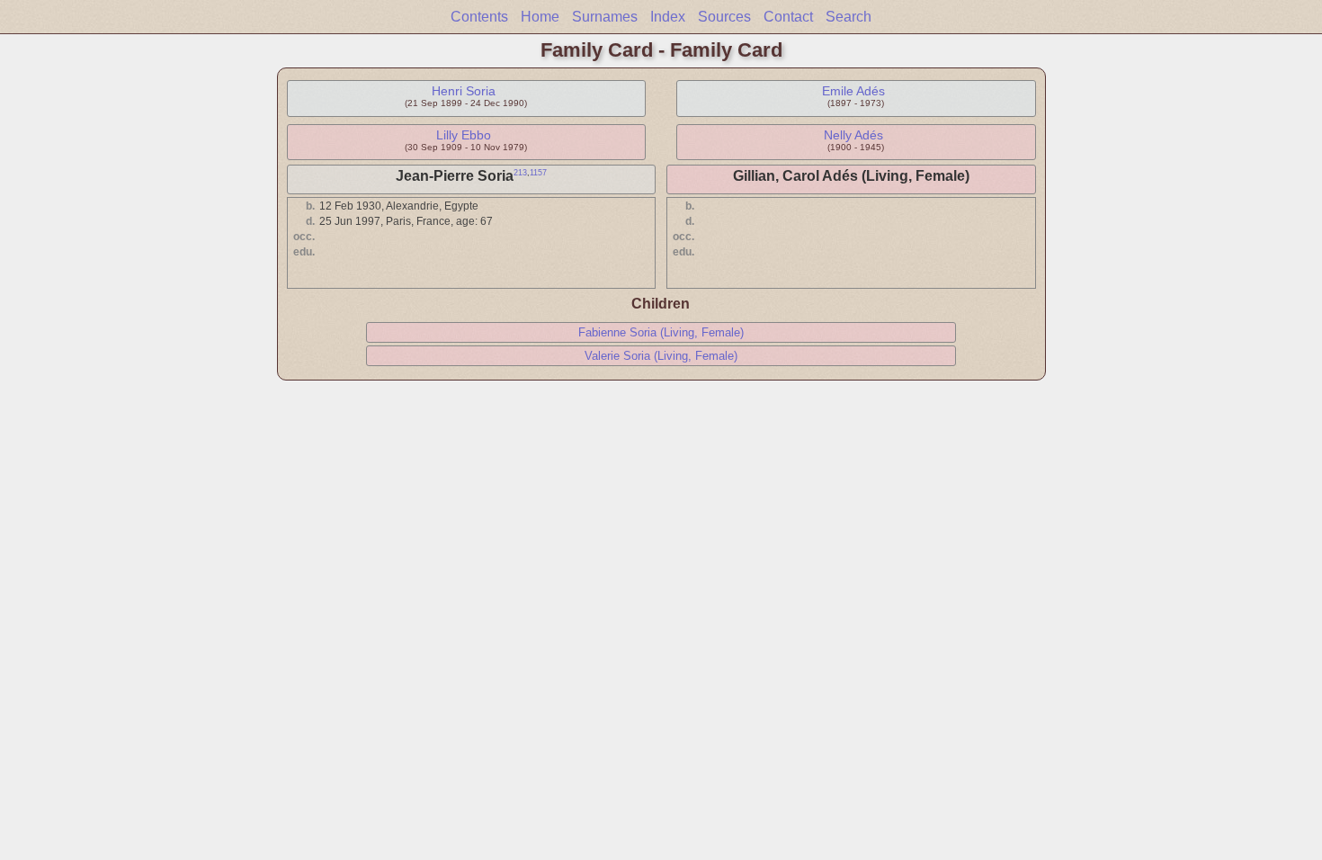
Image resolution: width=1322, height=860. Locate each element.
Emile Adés (853, 91)
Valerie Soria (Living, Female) (661, 356)
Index (667, 16)
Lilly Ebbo (463, 135)
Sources (724, 16)
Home (540, 16)
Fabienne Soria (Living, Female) (661, 332)
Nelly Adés (853, 135)
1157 (538, 172)
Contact (788, 16)
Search (848, 16)
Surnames (605, 16)
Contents (479, 16)
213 (520, 172)
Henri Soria (464, 91)
